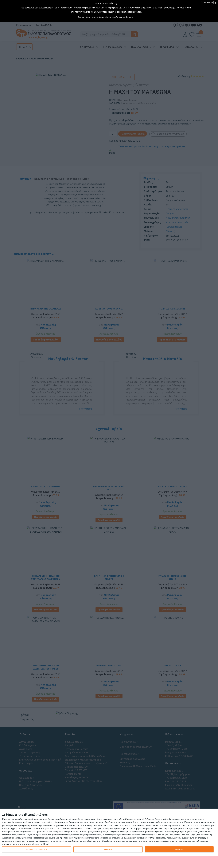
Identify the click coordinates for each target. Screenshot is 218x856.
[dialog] (109, 832)
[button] (209, 2)
